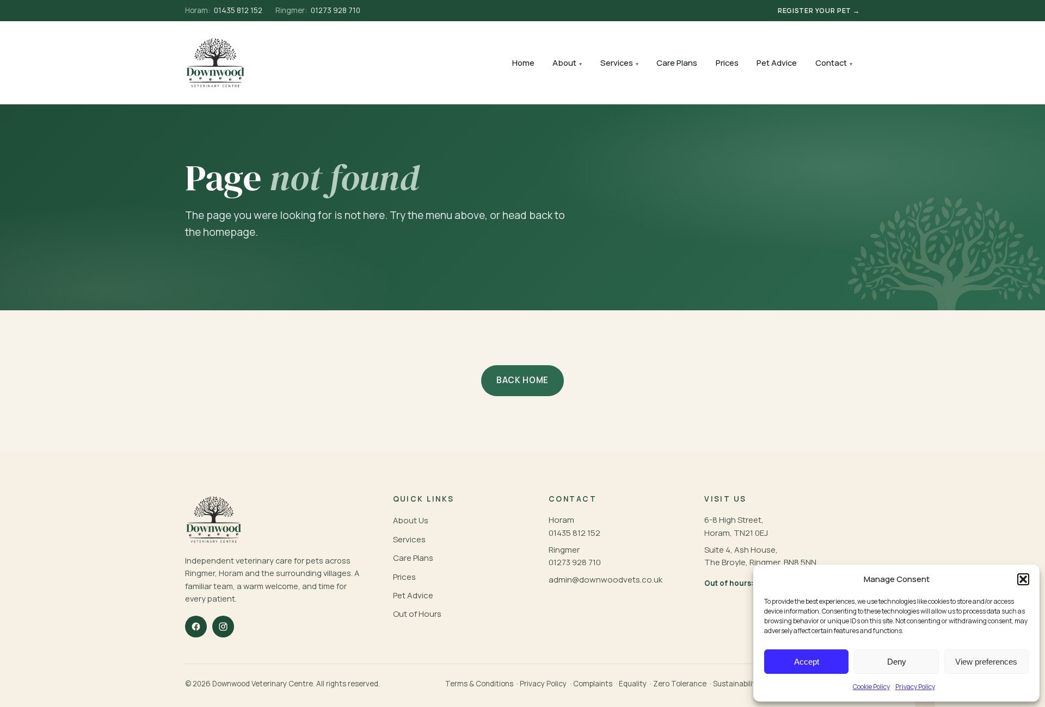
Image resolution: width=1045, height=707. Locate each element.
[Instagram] (223, 626)
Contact (831, 62)
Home (523, 62)
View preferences (986, 661)
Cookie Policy (871, 686)
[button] (1023, 579)
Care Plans (676, 62)
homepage (229, 232)
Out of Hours (417, 614)
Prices (727, 62)
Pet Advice (777, 62)
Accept (806, 661)
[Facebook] (196, 626)
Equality (633, 684)
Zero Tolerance (679, 684)
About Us (410, 520)
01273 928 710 (317, 10)
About (564, 62)
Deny (896, 661)
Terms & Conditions (479, 684)
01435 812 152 (223, 10)
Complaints (592, 684)
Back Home (522, 380)
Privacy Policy (915, 686)
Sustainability (736, 684)
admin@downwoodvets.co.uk (605, 579)
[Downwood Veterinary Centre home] (215, 63)
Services (616, 62)
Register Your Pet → (819, 10)
